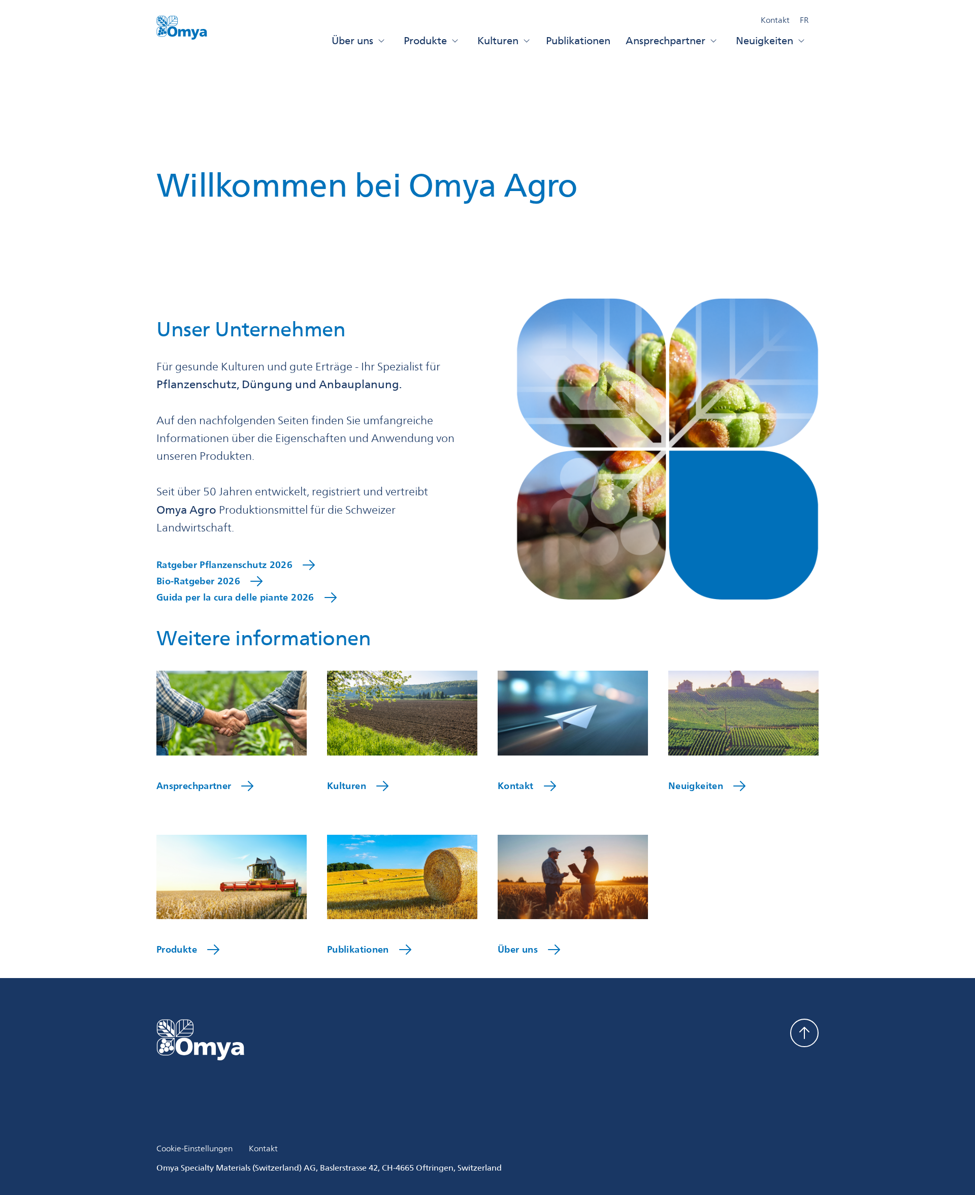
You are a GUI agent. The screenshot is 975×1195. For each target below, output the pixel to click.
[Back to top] (804, 1033)
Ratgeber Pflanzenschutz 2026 (224, 566)
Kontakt (775, 20)
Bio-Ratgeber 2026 (198, 582)
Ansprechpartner (665, 41)
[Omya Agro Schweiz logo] (181, 32)
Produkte (425, 41)
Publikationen (578, 41)
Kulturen (497, 41)
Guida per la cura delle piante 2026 (235, 598)
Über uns (352, 41)
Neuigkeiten (764, 41)
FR (804, 20)
